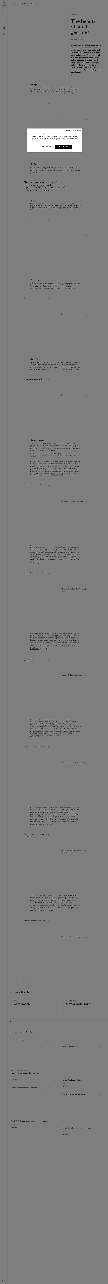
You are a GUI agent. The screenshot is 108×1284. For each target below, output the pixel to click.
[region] (54, 140)
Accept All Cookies (63, 147)
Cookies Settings (45, 147)
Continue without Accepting (73, 131)
